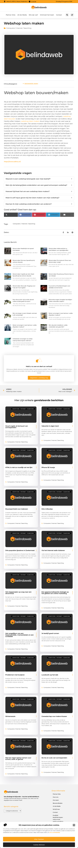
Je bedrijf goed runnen (50, 633)
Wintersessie (10, 716)
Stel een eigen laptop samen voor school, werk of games (18, 758)
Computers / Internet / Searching (18, 28)
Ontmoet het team (47, 15)
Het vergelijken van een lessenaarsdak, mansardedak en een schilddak (19, 634)
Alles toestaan (39, 839)
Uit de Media (22, 15)
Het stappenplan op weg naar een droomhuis (18, 592)
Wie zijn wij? (33, 15)
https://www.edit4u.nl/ (12, 162)
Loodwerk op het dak (50, 675)
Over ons (55, 797)
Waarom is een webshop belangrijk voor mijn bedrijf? (39, 179)
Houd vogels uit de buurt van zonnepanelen (16, 426)
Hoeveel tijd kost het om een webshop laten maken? (39, 191)
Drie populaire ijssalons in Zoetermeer (20, 550)
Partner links (10, 15)
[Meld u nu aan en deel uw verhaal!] (39, 360)
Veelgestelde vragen (31, 83)
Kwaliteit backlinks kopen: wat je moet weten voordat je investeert (58, 819)
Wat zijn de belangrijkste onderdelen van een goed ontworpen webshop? (39, 185)
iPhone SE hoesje (48, 467)
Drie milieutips (47, 509)
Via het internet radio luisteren (53, 550)
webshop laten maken (30, 121)
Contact (59, 15)
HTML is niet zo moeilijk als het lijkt (18, 467)
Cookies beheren (39, 845)
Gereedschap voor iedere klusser (54, 716)
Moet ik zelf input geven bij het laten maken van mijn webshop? (39, 198)
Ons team (56, 800)
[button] (74, 825)
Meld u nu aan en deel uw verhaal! (39, 366)
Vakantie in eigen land (50, 426)
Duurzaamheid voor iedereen (16, 509)
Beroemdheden (57, 803)
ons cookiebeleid (54, 832)
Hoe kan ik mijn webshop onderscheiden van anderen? (39, 204)
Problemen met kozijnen (15, 675)
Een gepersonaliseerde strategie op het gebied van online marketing (55, 592)
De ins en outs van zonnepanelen (54, 758)
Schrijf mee (56, 809)
